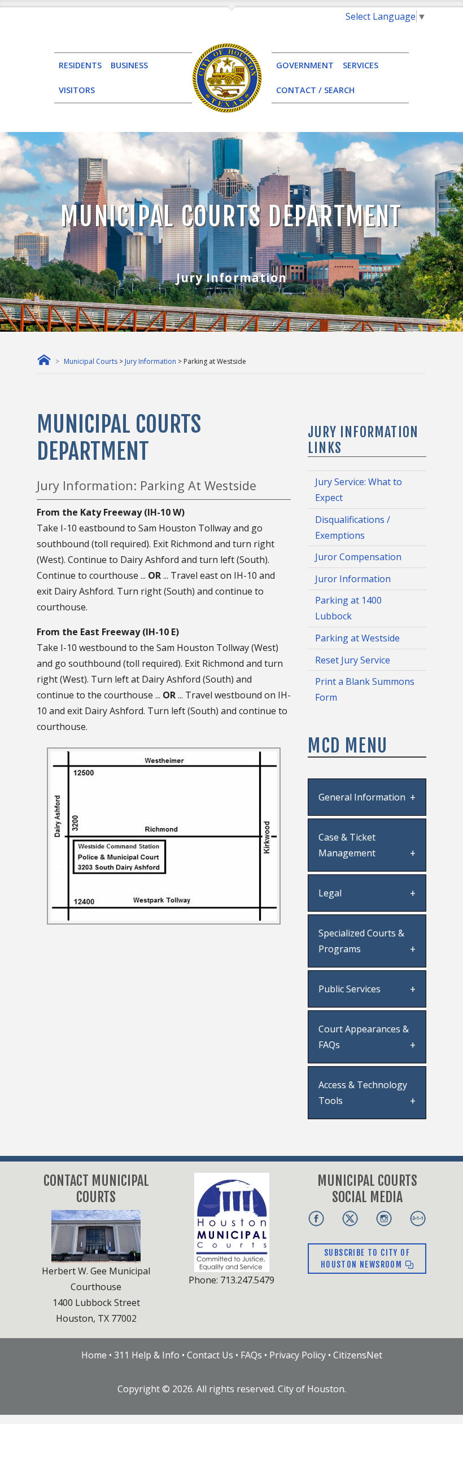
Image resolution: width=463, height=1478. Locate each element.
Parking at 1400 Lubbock (348, 608)
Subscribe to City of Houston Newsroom (365, 1258)
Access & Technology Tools (362, 1093)
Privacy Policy (297, 1355)
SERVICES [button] (360, 65)
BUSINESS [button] (129, 65)
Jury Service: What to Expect (358, 490)
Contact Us (210, 1355)
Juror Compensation (358, 557)
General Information (361, 797)
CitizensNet (357, 1355)
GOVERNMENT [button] (305, 65)
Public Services (349, 989)
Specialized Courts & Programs (361, 941)
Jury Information (150, 361)
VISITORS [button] (77, 90)
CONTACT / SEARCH (315, 90)
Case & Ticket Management (346, 845)
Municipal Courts (90, 361)
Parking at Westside (357, 638)
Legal (330, 893)
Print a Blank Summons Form (364, 689)
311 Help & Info (147, 1355)
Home (94, 1355)
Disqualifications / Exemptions (352, 527)
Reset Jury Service (352, 660)
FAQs (251, 1355)
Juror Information (353, 579)
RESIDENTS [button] (80, 65)
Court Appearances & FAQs (363, 1037)
